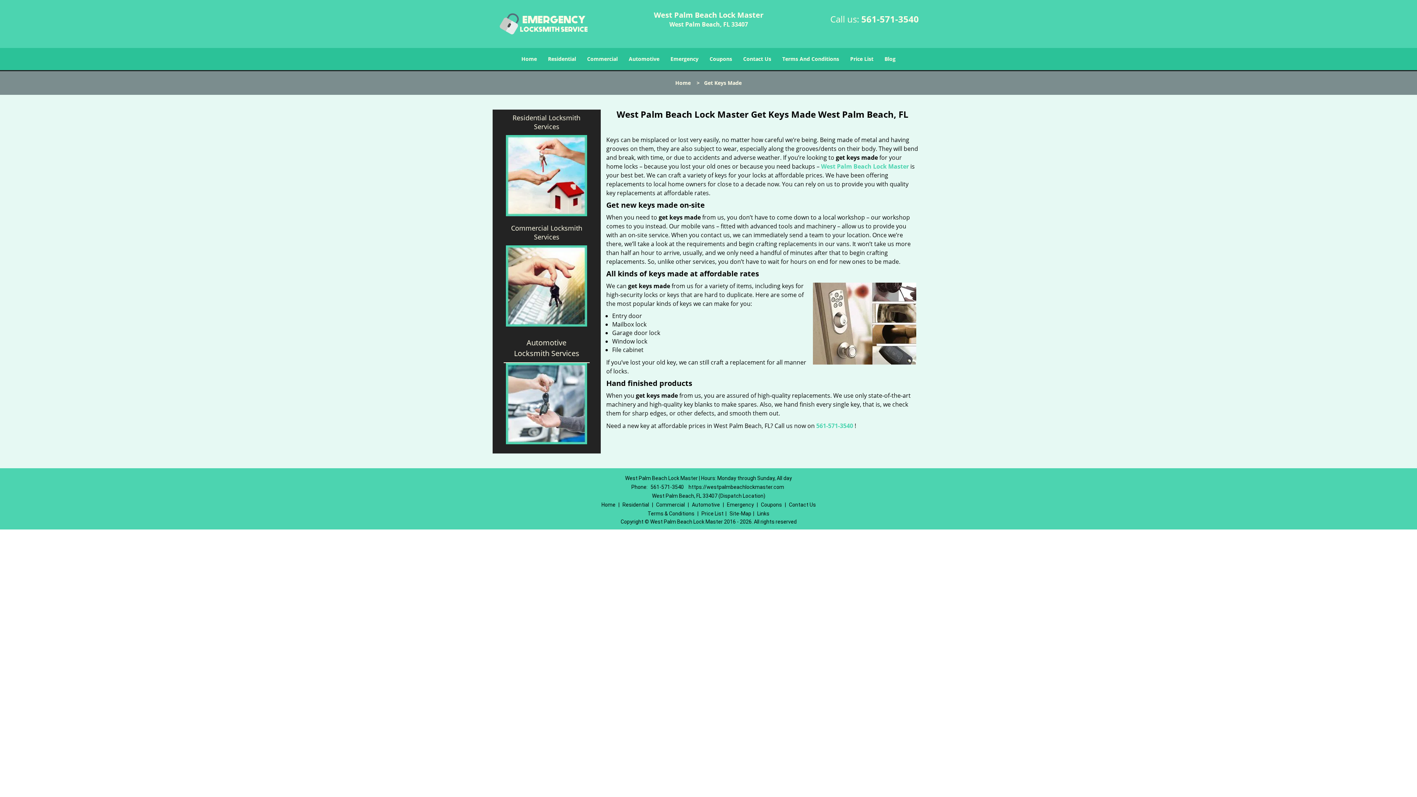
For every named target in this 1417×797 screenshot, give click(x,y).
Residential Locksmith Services (546, 122)
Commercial (602, 58)
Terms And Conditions (810, 58)
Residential (562, 58)
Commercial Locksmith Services (546, 232)
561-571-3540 (890, 19)
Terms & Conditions (671, 514)
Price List (861, 58)
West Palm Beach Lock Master (865, 166)
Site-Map (740, 514)
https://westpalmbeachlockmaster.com (736, 487)
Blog (890, 58)
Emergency (684, 58)
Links (763, 514)
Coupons (721, 58)
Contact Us (757, 58)
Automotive (644, 58)
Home (529, 58)
